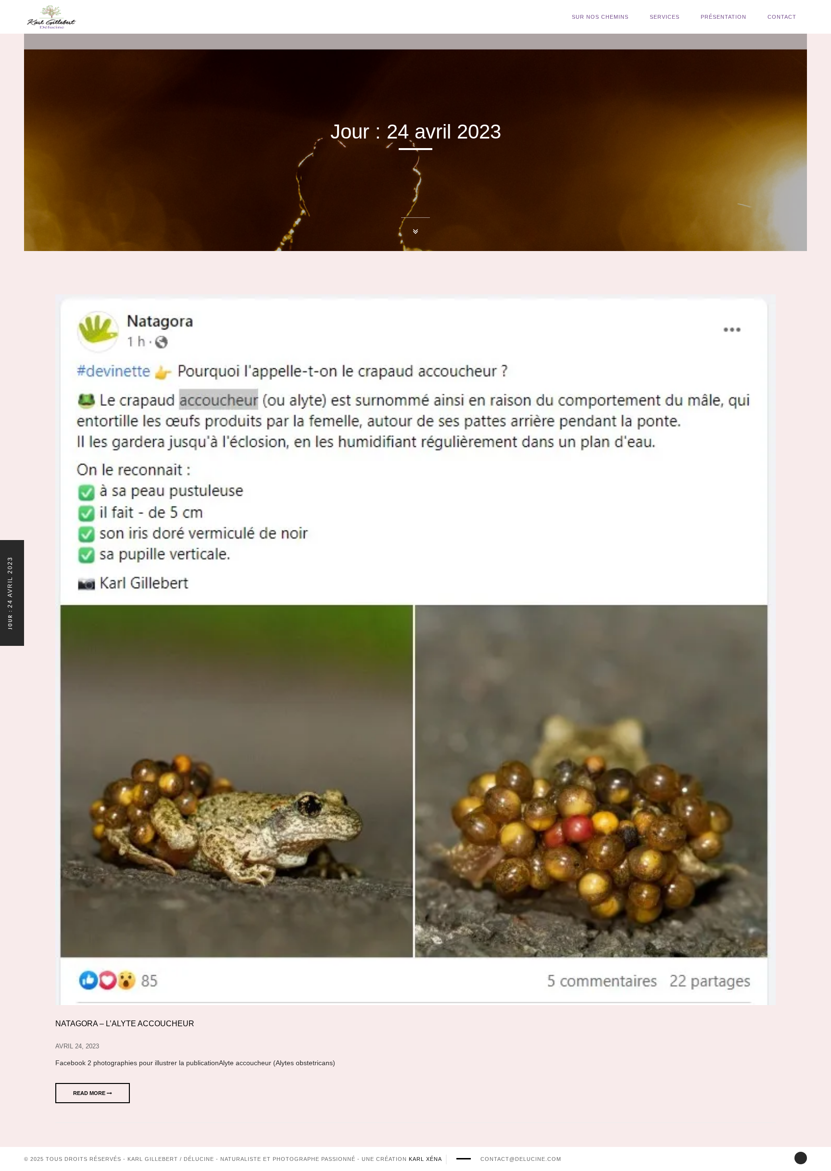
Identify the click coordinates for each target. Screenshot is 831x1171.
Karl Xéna (425, 1159)
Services (665, 17)
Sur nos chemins (600, 17)
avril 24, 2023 (77, 1046)
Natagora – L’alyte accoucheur (124, 1024)
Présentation (723, 17)
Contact (782, 17)
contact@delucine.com (520, 1159)
